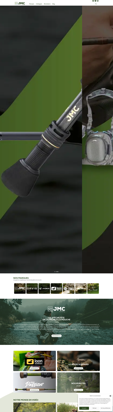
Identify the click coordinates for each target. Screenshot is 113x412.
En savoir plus (34, 368)
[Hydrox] (44, 288)
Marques (31, 4)
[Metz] (81, 288)
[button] (110, 396)
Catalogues (39, 4)
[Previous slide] (2, 139)
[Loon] (56, 288)
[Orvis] (32, 288)
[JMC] (20, 288)
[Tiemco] (68, 288)
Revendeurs (47, 4)
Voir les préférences (105, 408)
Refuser (94, 408)
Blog (53, 4)
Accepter (84, 408)
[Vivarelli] (93, 288)
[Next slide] (111, 139)
